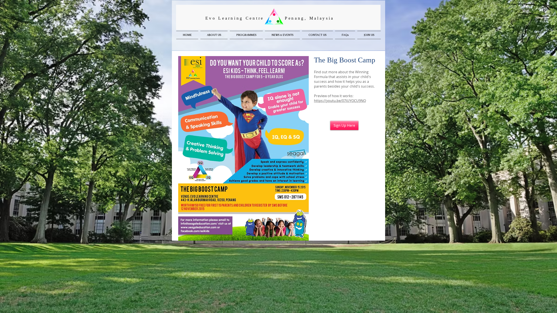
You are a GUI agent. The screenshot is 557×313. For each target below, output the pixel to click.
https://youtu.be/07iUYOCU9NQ (340, 100)
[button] (246, 35)
